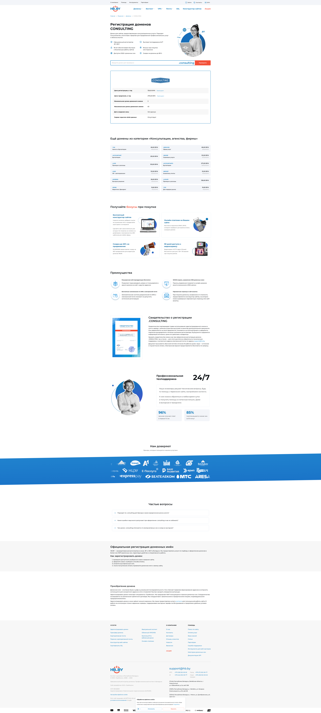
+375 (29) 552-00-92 (181, 672)
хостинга (179, 601)
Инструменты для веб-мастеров (199, 649)
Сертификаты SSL (116, 645)
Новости (169, 642)
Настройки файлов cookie (118, 694)
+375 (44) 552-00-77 (181, 675)
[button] (160, 513)
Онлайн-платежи (148, 641)
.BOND (114, 187)
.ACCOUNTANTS (168, 163)
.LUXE (114, 163)
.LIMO (114, 171)
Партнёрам (192, 642)
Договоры (169, 636)
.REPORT (166, 171)
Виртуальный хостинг (149, 629)
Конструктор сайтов (192, 9)
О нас (168, 629)
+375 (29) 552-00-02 (201, 675)
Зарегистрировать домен (119, 629)
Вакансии (169, 645)
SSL (178, 9)
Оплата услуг (192, 632)
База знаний (192, 636)
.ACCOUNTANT (116, 155)
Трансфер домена (116, 632)
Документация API (194, 655)
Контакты (169, 632)
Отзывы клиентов (172, 639)
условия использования (118, 700)
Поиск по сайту (193, 629)
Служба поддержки (195, 645)
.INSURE (165, 155)
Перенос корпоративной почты (121, 639)
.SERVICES (166, 147)
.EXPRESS (115, 179)
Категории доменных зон (197, 652)
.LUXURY (165, 179)
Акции (208, 9)
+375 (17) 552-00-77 (201, 672)
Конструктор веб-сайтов (119, 642)
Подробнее (176, 704)
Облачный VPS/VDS (149, 632)
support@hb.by (199, 341)
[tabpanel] (160, 97)
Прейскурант (160, 90)
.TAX (113, 147)
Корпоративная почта (118, 636)
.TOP (164, 187)
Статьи (190, 639)
